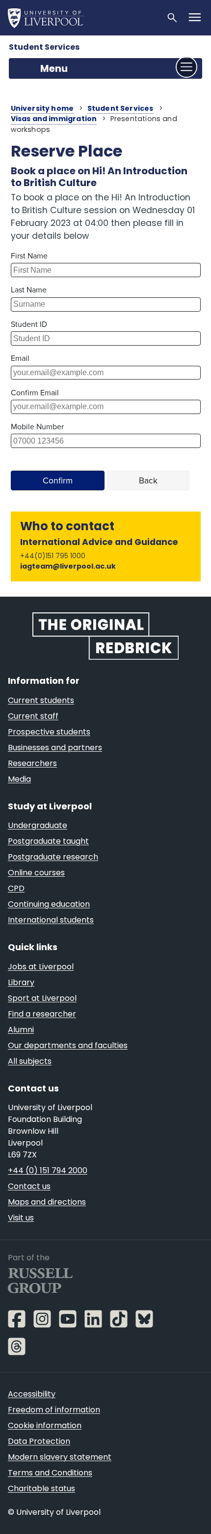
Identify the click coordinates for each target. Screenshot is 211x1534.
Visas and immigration (54, 119)
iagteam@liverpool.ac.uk (68, 566)
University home (42, 108)
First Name (29, 255)
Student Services (44, 47)
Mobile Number (37, 426)
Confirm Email (35, 392)
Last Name (29, 289)
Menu (54, 68)
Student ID (29, 324)
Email (20, 358)
